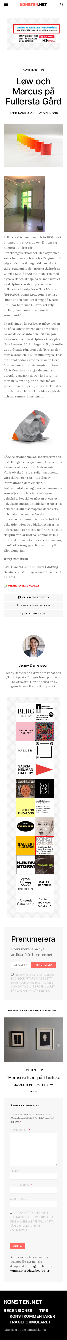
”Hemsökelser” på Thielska (33, 1077)
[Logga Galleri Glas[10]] (25, 883)
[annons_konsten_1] (44, 769)
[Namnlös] (44, 731)
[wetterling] (25, 731)
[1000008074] (25, 769)
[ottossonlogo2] (25, 826)
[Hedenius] (44, 883)
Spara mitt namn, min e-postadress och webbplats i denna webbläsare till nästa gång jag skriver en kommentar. (32, 1221)
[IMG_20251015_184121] (36, 38)
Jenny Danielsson (22, 112)
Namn (15, 1171)
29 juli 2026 (45, 1085)
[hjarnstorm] (25, 864)
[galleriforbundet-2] (44, 750)
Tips (43, 1310)
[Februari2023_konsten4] (25, 712)
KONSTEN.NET (23, 1302)
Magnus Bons (24, 1085)
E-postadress (21, 1184)
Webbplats (18, 1198)
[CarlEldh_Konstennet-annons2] (25, 788)
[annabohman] (44, 902)
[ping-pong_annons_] (25, 807)
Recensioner (18, 1310)
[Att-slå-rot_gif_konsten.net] (44, 864)
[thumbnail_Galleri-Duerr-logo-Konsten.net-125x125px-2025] (25, 750)
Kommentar (19, 1130)
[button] (31, 1091)
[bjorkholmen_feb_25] (44, 788)
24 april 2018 (48, 112)
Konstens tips (33, 69)
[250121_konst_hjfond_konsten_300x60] (36, 28)
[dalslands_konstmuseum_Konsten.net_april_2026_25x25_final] (44, 712)
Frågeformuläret (30, 1322)
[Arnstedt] (25, 902)
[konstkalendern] (44, 845)
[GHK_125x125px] (25, 845)
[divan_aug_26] (44, 826)
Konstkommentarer (32, 1316)
